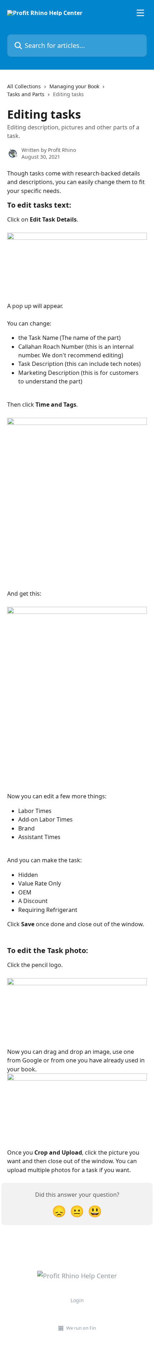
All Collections (24, 86)
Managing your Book (74, 86)
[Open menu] (140, 13)
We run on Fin (81, 1328)
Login (77, 1300)
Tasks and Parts (25, 94)
